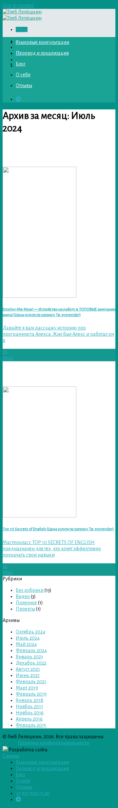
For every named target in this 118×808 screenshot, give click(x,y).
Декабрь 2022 (31, 663)
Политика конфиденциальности (53, 742)
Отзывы (24, 85)
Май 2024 (26, 644)
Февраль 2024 (31, 650)
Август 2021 (28, 669)
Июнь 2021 (28, 675)
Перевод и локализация (42, 53)
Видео (23, 596)
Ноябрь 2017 (29, 706)
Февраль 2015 (31, 725)
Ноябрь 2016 (30, 712)
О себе (23, 74)
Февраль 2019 (31, 694)
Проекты (25, 608)
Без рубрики (30, 590)
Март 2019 (27, 687)
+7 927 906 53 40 (33, 793)
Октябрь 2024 (30, 631)
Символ (11, 756)
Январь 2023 (29, 656)
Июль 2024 (28, 638)
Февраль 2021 (31, 681)
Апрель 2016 (29, 719)
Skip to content (18, 5)
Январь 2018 (29, 700)
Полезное (26, 602)
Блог (21, 63)
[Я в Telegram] (18, 99)
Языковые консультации (42, 42)
